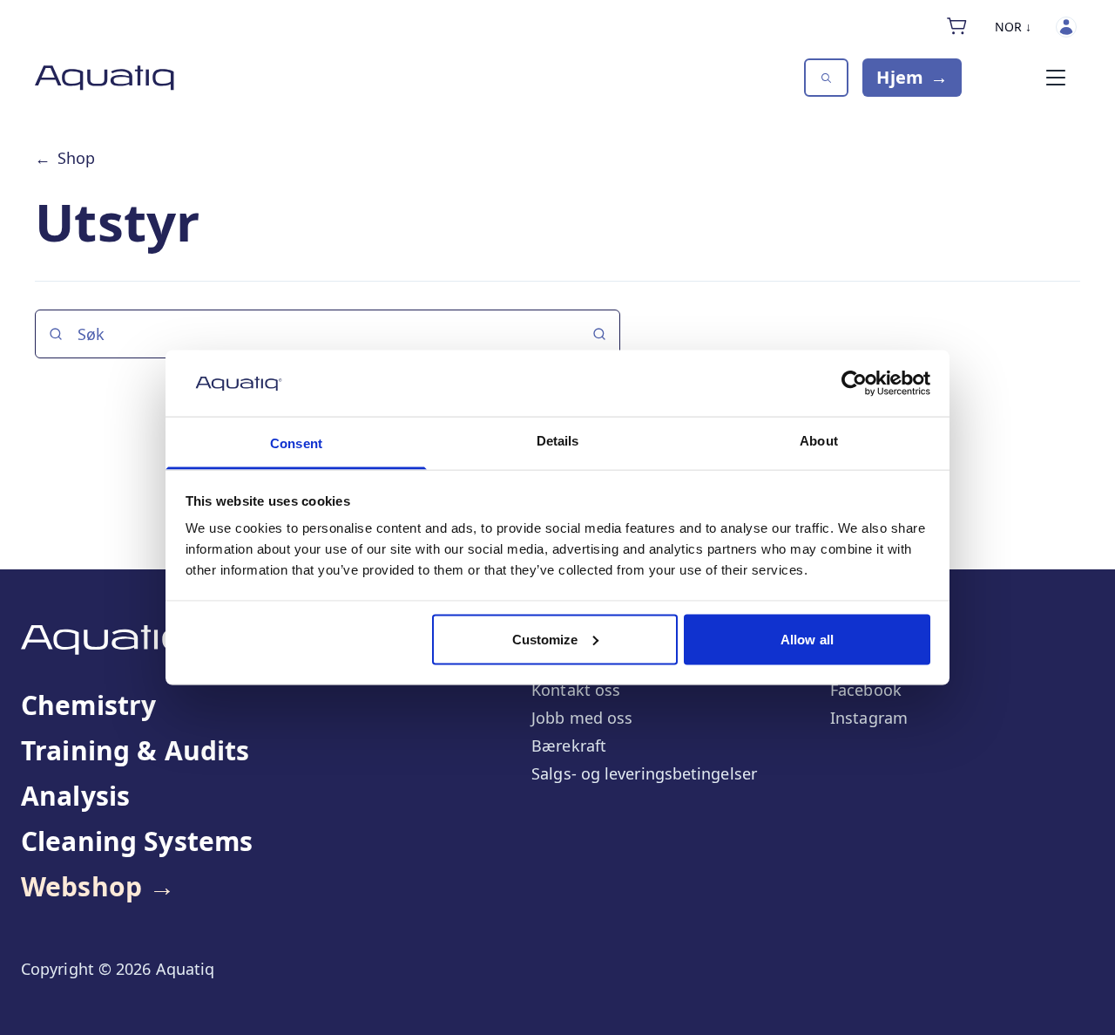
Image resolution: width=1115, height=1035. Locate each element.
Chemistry (88, 705)
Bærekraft (568, 745)
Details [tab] (558, 440)
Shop (65, 157)
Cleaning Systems (137, 841)
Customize (545, 638)
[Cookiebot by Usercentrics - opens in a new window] (854, 383)
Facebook (866, 689)
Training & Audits (135, 750)
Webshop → (98, 886)
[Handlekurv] (957, 26)
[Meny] (1055, 77)
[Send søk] (599, 334)
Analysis (75, 796)
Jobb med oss (581, 717)
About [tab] (819, 440)
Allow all (807, 638)
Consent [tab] (296, 443)
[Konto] (1066, 27)
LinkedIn (862, 661)
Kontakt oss (575, 689)
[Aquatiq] (104, 78)
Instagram (869, 717)
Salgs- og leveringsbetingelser (644, 773)
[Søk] (826, 77)
